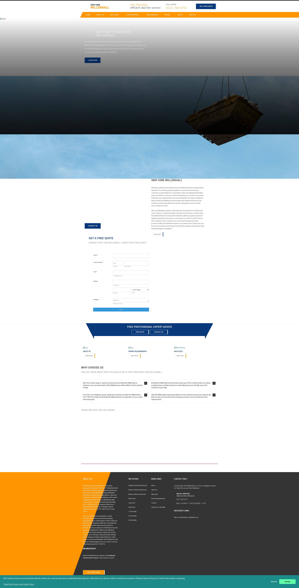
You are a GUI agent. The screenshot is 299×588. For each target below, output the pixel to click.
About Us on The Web (158, 507)
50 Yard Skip (132, 520)
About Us (154, 490)
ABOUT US (100, 15)
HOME (88, 15)
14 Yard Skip (132, 511)
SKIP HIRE (100, 6)
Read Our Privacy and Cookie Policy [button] (19, 584)
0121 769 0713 (176, 7)
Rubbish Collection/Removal (137, 485)
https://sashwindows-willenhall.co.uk (186, 517)
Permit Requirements (158, 498)
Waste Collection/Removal (137, 494)
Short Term (132, 498)
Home (153, 485)
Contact (192, 15)
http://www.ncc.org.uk (107, 558)
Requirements (152, 15)
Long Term (131, 503)
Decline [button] (274, 582)
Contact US (158, 332)
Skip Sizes (114, 15)
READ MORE (89, 356)
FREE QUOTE (140, 332)
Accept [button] (287, 582)
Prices (167, 15)
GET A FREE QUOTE (206, 6)
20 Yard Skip (132, 516)
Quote (180, 15)
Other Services (132, 15)
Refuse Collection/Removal (137, 490)
